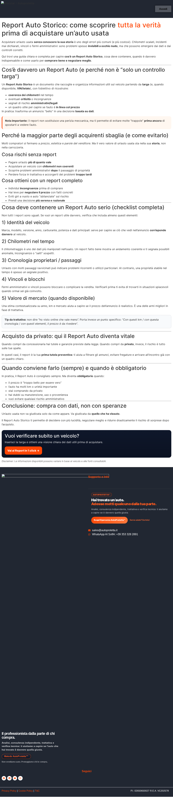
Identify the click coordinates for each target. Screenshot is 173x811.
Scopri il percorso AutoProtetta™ (109, 520)
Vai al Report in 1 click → (23, 450)
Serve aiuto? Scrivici (140, 520)
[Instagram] (20, 778)
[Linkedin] (9, 778)
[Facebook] (4, 778)
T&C (37, 790)
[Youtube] (15, 778)
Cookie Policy (25, 790)
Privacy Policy (9, 790)
